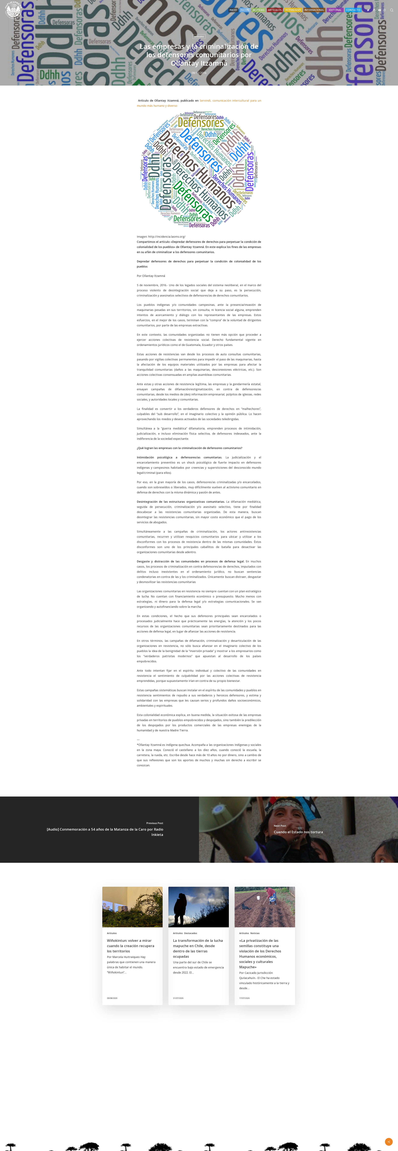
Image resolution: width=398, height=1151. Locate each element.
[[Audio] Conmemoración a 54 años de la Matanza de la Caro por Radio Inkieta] (99, 830)
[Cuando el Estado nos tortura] (298, 830)
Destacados (190, 933)
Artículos (199, 36)
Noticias (254, 933)
